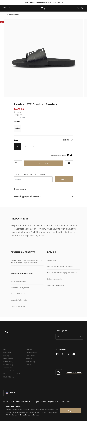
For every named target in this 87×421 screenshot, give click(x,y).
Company (28, 349)
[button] (5, 8)
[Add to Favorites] (69, 163)
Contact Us (7, 352)
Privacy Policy (8, 365)
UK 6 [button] (33, 147)
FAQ (4, 349)
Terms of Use (7, 368)
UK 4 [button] (17, 147)
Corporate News (31, 352)
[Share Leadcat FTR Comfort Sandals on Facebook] (68, 155)
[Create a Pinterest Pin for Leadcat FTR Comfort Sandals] (71, 155)
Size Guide (67, 140)
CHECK (64, 179)
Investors (28, 359)
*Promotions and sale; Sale (12, 374)
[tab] (15, 100)
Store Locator (8, 359)
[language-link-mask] (16, 393)
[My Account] (77, 8)
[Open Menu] (5, 8)
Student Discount (9, 377)
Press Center (30, 355)
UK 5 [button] (25, 147)
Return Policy (8, 362)
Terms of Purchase (9, 371)
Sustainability (30, 362)
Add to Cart (43, 163)
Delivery (6, 355)
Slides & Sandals (13, 15)
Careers (28, 365)
